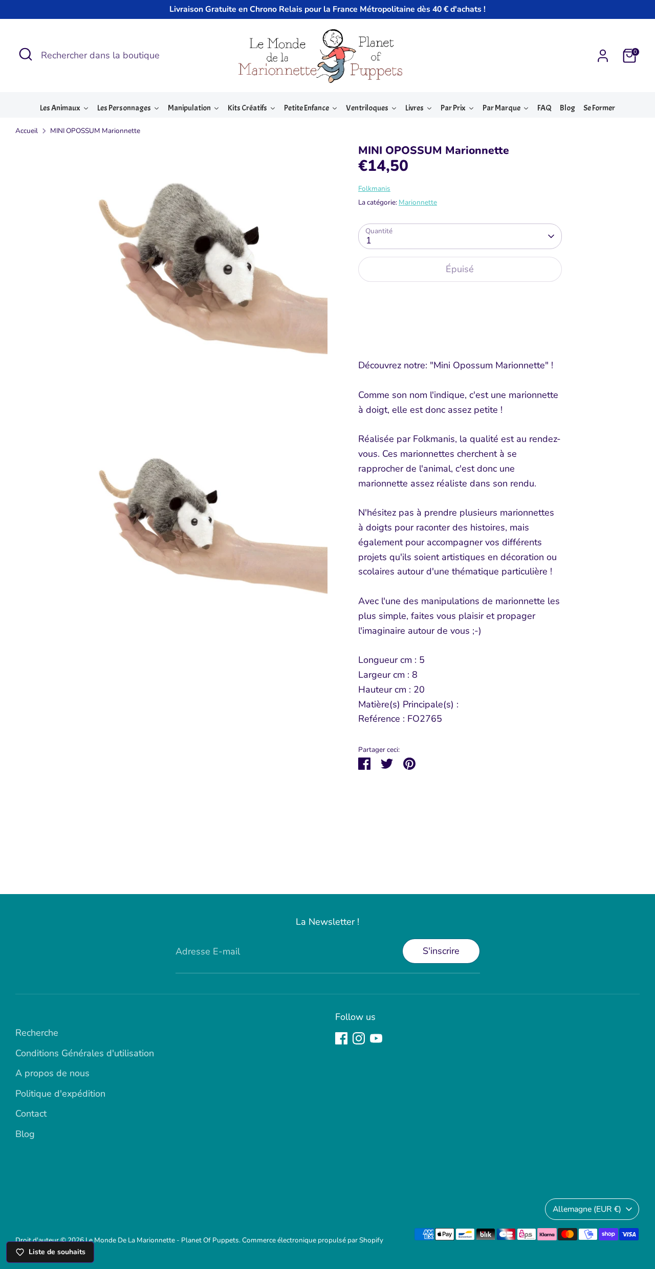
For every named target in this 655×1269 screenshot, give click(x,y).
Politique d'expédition (60, 1093)
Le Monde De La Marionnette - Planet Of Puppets (162, 1240)
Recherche (36, 1033)
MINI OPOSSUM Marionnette (95, 131)
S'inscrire (441, 951)
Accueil (26, 131)
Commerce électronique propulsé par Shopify (312, 1240)
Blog (25, 1134)
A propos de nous (52, 1073)
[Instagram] (359, 1038)
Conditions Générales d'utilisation (84, 1053)
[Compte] (603, 56)
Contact (31, 1113)
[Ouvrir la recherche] (25, 54)
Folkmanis (374, 188)
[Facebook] (341, 1038)
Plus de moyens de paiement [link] (460, 327)
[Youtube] (376, 1038)
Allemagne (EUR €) (587, 1209)
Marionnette (418, 202)
